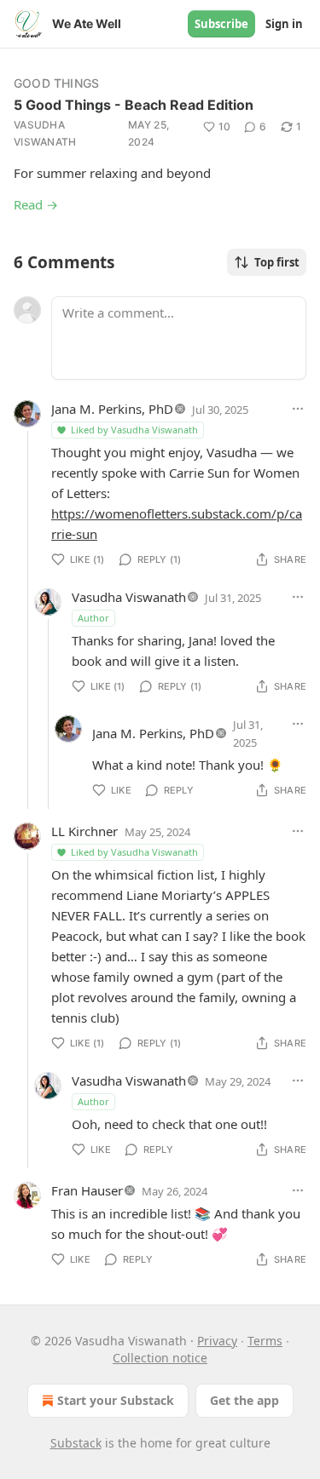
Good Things (56, 83)
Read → (36, 204)
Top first (277, 262)
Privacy (217, 1341)
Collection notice (160, 1358)
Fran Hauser (87, 1190)
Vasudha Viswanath (45, 133)
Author (93, 617)
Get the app (244, 1400)
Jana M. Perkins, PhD (112, 408)
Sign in (284, 24)
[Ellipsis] (297, 408)
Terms (264, 1341)
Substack (76, 1443)
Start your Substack (115, 1400)
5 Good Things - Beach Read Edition (133, 104)
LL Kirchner (84, 831)
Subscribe (221, 24)
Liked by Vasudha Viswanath (134, 429)
